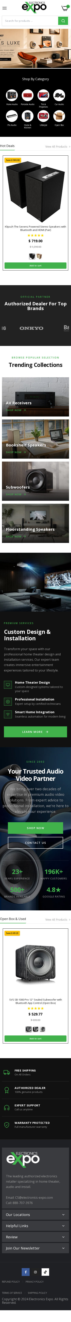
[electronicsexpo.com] (34, 8)
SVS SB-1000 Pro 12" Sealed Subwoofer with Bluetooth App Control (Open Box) (35, 1001)
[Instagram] (35, 1272)
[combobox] (30, 21)
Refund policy (11, 1281)
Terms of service (12, 1293)
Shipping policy (37, 1293)
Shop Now (35, 828)
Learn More (32, 732)
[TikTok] (45, 1272)
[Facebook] (26, 1272)
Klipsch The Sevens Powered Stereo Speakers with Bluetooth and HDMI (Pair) (35, 228)
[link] (35, 48)
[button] (36, 235)
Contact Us (35, 843)
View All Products (56, 146)
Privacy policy (35, 1281)
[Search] (63, 21)
